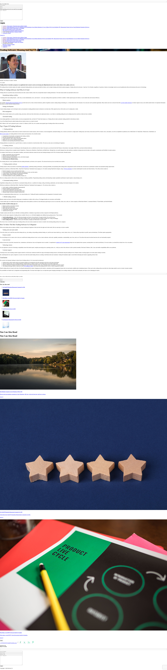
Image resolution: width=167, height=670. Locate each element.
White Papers (16, 28)
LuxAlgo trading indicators (126, 102)
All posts (6, 29)
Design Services (69, 27)
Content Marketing (10, 27)
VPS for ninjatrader (68, 168)
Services (4, 27)
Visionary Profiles (18, 31)
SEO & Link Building (53, 27)
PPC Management (62, 27)
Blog (4, 29)
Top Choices (5, 30)
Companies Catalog (7, 33)
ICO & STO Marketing (19, 27)
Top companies (11, 30)
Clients (25, 26)
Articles (8, 28)
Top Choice (5, 42)
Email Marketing (76, 27)
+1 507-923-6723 (3, 643)
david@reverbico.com (12, 643)
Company (5, 26)
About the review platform (18, 26)
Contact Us (2, 35)
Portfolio (4, 28)
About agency (10, 26)
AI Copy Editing (45, 27)
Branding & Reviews (85, 27)
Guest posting (18, 29)
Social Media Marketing (37, 27)
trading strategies (25, 166)
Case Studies (21, 28)
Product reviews (12, 29)
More (1, 640)
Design (11, 28)
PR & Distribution (28, 27)
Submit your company (19, 30)
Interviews (12, 31)
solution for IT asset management (63, 242)
